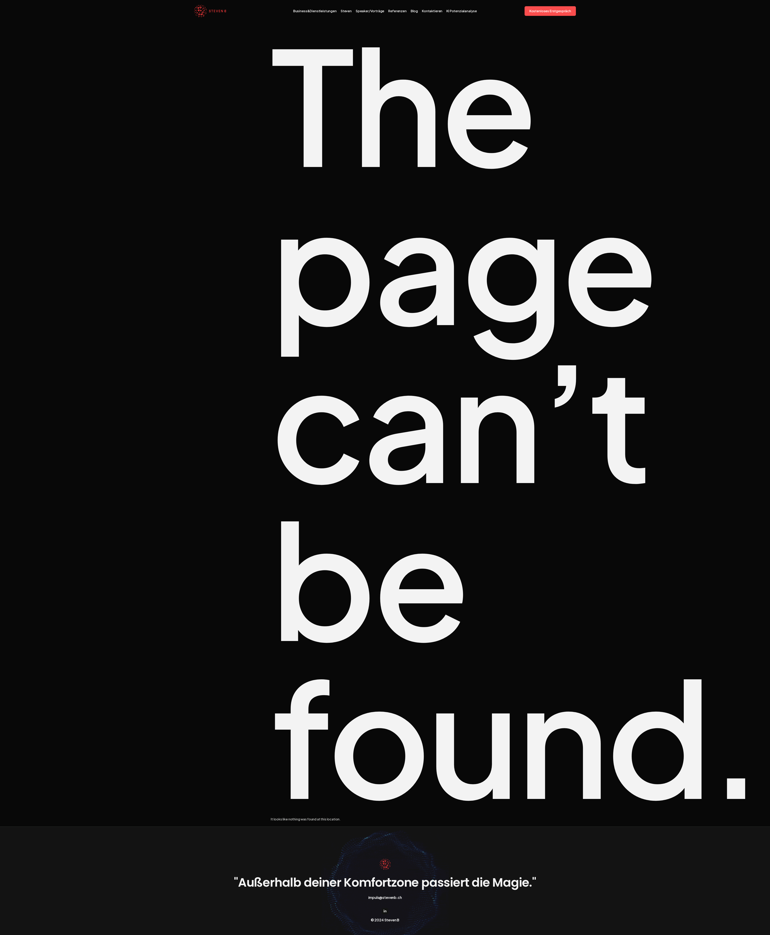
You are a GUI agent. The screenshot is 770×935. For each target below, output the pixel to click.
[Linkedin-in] (385, 911)
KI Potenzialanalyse (461, 11)
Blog (414, 11)
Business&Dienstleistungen (315, 11)
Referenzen (397, 11)
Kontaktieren (432, 11)
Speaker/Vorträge (370, 11)
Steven (346, 11)
